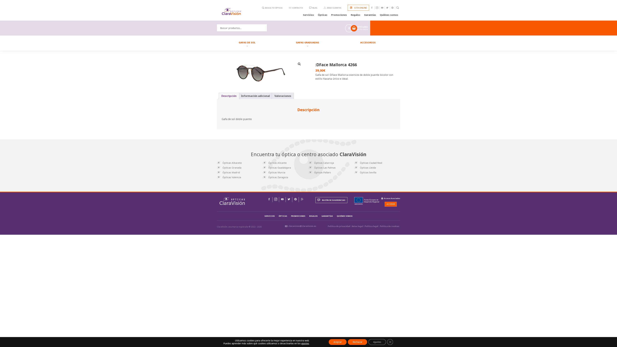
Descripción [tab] (229, 96)
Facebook (372, 7)
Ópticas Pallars (322, 172)
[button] (299, 64)
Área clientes (334, 8)
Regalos (355, 14)
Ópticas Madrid (231, 172)
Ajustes (377, 341)
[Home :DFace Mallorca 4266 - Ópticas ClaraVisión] (232, 201)
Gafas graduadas (307, 42)
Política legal (371, 226)
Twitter (387, 7)
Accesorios (368, 42)
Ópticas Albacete (232, 162)
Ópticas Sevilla (368, 172)
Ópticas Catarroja (324, 162)
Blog (314, 8)
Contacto (297, 8)
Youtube (382, 7)
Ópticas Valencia (232, 177)
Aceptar (338, 341)
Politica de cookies (389, 226)
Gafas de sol (247, 42)
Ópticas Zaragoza (278, 177)
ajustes (305, 343)
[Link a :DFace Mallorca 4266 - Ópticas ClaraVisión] (269, 199)
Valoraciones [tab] (282, 96)
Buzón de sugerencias (333, 200)
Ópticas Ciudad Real (371, 162)
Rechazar (357, 341)
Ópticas (322, 14)
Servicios (308, 14)
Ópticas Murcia (276, 172)
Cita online (360, 7)
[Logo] (231, 11)
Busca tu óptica (273, 8)
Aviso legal (357, 226)
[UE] (366, 201)
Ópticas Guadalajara (279, 167)
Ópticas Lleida (368, 167)
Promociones (339, 14)
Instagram (377, 7)
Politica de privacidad (339, 226)
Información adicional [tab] (255, 96)
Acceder (391, 204)
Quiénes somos (389, 14)
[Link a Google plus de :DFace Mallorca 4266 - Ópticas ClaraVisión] (302, 199)
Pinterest (392, 7)
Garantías (370, 14)
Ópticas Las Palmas (325, 167)
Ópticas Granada (232, 167)
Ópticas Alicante (277, 162)
